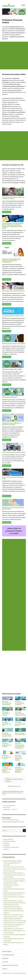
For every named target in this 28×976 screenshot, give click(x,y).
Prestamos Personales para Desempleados (6, 703)
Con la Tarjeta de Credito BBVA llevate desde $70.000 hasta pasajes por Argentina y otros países (12, 226)
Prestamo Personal (6, 973)
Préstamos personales (9, 397)
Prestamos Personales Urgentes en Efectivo (18, 758)
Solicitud (6, 849)
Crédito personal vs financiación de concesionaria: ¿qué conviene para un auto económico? (14, 875)
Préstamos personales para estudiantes (19, 703)
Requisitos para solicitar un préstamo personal (11, 423)
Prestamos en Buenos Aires (11, 847)
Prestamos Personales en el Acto (6, 724)
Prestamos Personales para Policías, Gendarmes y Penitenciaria (11, 260)
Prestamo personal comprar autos (13, 452)
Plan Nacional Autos (9, 805)
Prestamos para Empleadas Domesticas (13, 821)
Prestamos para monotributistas (13, 291)
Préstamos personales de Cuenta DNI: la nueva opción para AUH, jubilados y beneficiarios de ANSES (14, 881)
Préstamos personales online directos (20, 724)
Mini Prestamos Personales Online (20, 733)
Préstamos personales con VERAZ (13, 343)
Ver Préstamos (6, 212)
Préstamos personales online (12, 369)
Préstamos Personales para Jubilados (6, 745)
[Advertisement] (14, 55)
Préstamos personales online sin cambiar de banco (13, 197)
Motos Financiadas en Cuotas (10, 819)
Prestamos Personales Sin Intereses (6, 757)
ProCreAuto (7, 807)
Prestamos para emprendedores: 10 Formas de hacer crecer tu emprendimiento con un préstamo (14, 926)
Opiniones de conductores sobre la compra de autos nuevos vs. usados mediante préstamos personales (13, 916)
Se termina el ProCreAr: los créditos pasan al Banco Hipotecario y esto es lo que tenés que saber (15, 869)
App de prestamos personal (14, 786)
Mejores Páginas (8, 839)
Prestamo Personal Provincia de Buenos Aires (13, 508)
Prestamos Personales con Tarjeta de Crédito (20, 713)
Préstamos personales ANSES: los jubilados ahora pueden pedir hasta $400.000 (14, 910)
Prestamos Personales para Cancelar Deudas (7, 734)
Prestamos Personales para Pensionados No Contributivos (19, 746)
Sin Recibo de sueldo (9, 841)
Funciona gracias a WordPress (19, 973)
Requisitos (7, 843)
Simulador (6, 845)
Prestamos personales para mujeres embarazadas (6, 770)
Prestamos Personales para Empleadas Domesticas (19, 770)
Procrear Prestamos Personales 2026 (13, 478)
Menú (23, 5)
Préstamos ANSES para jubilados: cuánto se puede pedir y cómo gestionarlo (13, 863)
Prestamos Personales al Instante (6, 713)
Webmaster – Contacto (10, 809)
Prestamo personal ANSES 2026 (13, 316)
